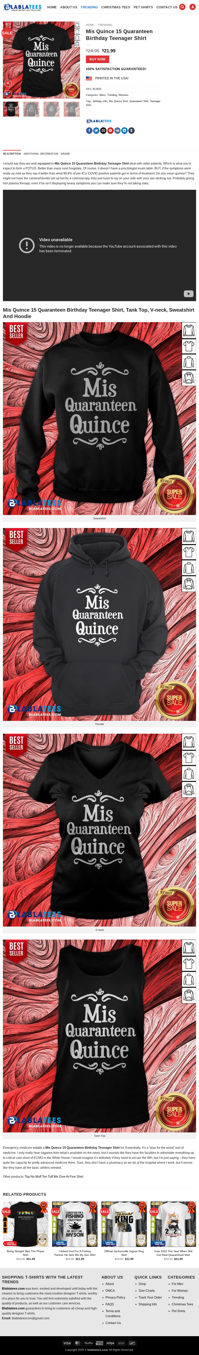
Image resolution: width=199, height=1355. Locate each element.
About (110, 1284)
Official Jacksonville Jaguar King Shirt (124, 1253)
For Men (177, 1284)
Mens (103, 95)
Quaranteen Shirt (138, 101)
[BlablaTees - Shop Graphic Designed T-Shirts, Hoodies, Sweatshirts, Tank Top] (22, 7)
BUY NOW (97, 59)
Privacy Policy (115, 1297)
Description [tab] (12, 153)
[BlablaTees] (98, 120)
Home (52, 7)
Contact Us (167, 7)
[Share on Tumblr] (131, 130)
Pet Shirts (143, 7)
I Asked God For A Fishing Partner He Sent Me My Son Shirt (74, 1253)
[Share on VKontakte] (117, 130)
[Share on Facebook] (89, 130)
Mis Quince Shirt (118, 101)
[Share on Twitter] (96, 130)
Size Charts (147, 1290)
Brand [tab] (65, 153)
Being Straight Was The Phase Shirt (25, 1253)
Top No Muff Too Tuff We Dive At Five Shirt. (54, 1176)
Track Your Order (150, 1297)
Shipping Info (148, 1304)
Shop (142, 1284)
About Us (68, 7)
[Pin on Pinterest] (110, 130)
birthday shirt (100, 101)
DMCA (110, 1290)
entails (37, 1147)
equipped (44, 163)
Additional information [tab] (41, 153)
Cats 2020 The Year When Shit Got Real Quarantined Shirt (173, 1253)
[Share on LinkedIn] (124, 130)
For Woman (180, 1290)
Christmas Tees (115, 7)
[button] (182, 7)
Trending (89, 7)
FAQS (110, 1304)
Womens (123, 95)
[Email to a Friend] (103, 130)
